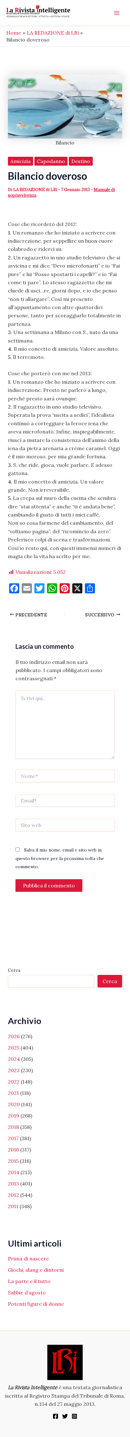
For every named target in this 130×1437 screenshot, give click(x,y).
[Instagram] (74, 1416)
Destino (80, 161)
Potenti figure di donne (36, 1304)
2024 (14, 1059)
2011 (13, 1206)
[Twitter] (65, 1416)
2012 (13, 1195)
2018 (13, 1127)
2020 (14, 1104)
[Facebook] (55, 1416)
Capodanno (51, 161)
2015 (13, 1161)
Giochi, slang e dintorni (36, 1270)
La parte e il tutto (29, 1281)
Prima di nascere (28, 1258)
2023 (14, 1070)
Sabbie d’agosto (27, 1292)
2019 (13, 1115)
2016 (13, 1149)
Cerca (14, 970)
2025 (13, 1047)
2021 (13, 1093)
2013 (13, 1183)
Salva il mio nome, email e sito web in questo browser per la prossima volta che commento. (59, 858)
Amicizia (20, 161)
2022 (14, 1081)
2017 (13, 1138)
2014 (13, 1172)
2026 (14, 1036)
